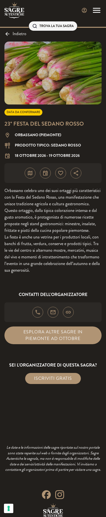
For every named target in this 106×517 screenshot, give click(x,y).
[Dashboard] (84, 10)
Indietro (19, 33)
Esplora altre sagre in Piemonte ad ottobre (53, 335)
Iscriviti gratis (53, 378)
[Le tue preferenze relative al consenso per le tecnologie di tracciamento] (8, 508)
